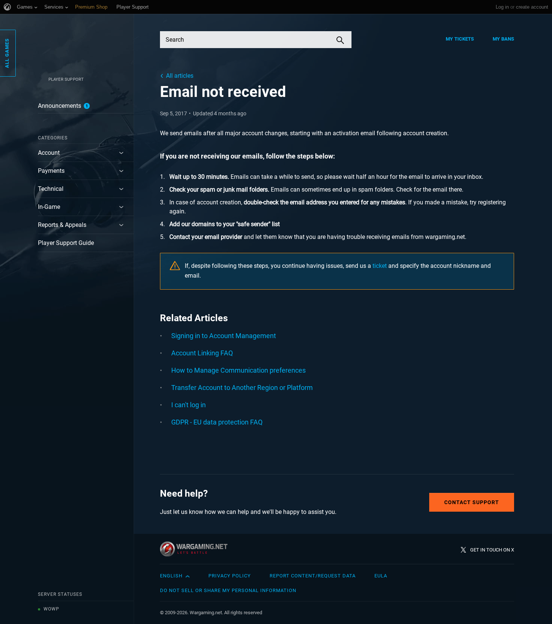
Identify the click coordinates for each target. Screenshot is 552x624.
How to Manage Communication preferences (238, 370)
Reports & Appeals (62, 224)
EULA (380, 576)
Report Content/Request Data (313, 576)
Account (49, 152)
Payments (51, 170)
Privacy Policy (229, 576)
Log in (502, 7)
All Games (7, 53)
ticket (380, 265)
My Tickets (460, 39)
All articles (179, 75)
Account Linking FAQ (202, 353)
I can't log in (188, 405)
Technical (50, 188)
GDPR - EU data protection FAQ (216, 422)
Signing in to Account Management (223, 336)
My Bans (503, 39)
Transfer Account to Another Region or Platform (242, 387)
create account (532, 7)
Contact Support (471, 502)
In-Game (49, 206)
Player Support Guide (66, 242)
